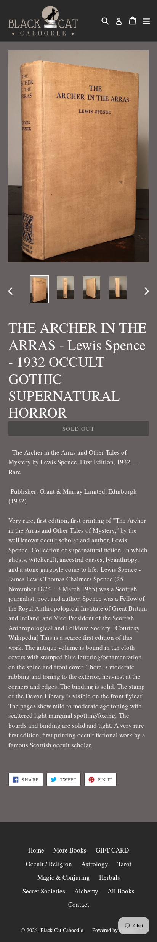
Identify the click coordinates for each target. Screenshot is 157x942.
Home (36, 850)
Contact (78, 904)
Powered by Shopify (114, 930)
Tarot (124, 863)
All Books (121, 891)
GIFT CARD (112, 850)
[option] (39, 289)
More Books (70, 850)
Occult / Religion (49, 863)
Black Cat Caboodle (61, 930)
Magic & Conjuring (63, 877)
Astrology (94, 863)
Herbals (109, 877)
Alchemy (86, 891)
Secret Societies (43, 891)
